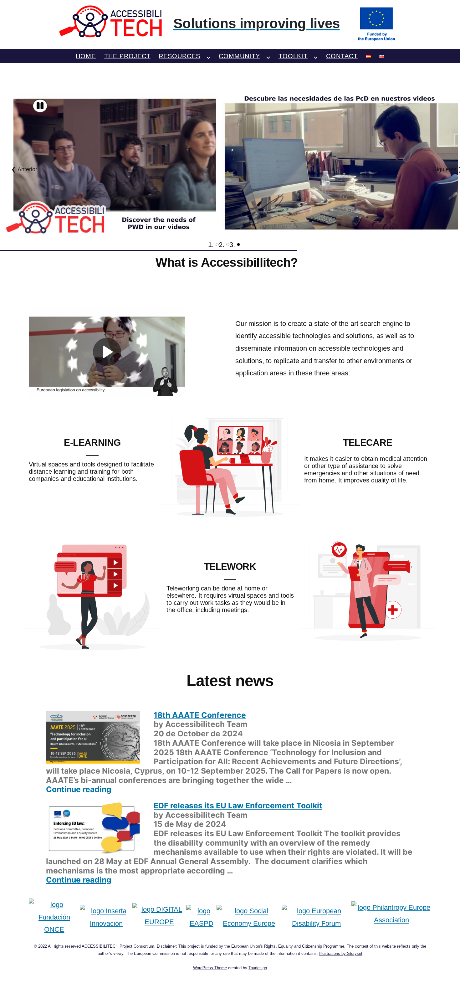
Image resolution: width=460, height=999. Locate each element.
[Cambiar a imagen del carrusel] (217, 244)
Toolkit (293, 56)
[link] (230, 23)
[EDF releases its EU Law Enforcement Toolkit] (93, 827)
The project (127, 56)
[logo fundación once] (54, 917)
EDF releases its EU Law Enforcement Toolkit (238, 805)
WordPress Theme (210, 968)
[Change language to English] (382, 56)
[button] (40, 106)
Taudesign (257, 968)
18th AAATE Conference (200, 715)
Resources (179, 56)
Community (239, 56)
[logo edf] (316, 917)
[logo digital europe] (159, 917)
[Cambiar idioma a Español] (368, 56)
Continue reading (78, 789)
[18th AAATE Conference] (93, 736)
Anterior (27, 169)
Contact (342, 56)
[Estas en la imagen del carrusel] (238, 244)
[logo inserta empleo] (106, 917)
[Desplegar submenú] (208, 56)
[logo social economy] (249, 917)
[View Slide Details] (230, 165)
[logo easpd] (201, 917)
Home (86, 56)
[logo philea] (391, 917)
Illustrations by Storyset (340, 953)
